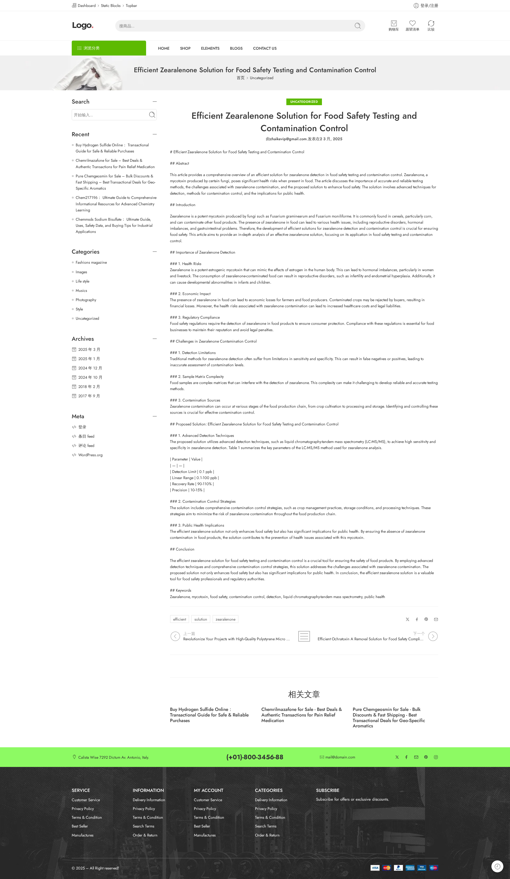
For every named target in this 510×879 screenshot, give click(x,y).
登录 (82, 427)
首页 (241, 77)
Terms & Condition (87, 817)
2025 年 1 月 (89, 358)
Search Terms (143, 826)
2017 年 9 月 (89, 396)
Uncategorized (261, 77)
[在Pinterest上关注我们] (426, 757)
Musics (81, 290)
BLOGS (236, 48)
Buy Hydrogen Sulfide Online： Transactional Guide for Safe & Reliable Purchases (209, 715)
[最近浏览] (497, 866)
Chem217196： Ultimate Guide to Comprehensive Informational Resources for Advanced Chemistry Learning (116, 203)
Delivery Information (149, 800)
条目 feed (86, 436)
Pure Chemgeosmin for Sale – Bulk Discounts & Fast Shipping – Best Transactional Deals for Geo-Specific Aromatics (115, 182)
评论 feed (86, 445)
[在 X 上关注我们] (397, 757)
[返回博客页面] (304, 636)
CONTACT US (265, 48)
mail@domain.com (340, 757)
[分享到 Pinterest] (426, 619)
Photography (86, 299)
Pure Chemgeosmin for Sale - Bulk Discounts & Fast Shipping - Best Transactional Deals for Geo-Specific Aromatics (389, 718)
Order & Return (145, 835)
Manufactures (83, 835)
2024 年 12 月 (90, 368)
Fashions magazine (91, 262)
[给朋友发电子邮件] (436, 619)
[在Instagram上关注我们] (436, 757)
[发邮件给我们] (416, 757)
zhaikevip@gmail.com (288, 139)
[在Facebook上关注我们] (406, 757)
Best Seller (80, 826)
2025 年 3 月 (89, 349)
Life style (82, 281)
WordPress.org (90, 455)
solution (200, 619)
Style (79, 309)
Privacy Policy (83, 808)
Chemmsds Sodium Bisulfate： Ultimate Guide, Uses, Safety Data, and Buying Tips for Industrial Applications (114, 225)
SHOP (185, 48)
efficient (179, 619)
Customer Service (86, 800)
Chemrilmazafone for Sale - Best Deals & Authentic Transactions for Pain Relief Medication (301, 715)
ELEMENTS (210, 48)
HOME (163, 48)
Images (81, 272)
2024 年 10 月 (90, 377)
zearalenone (225, 619)
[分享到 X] (408, 619)
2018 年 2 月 (89, 386)
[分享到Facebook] (417, 619)
